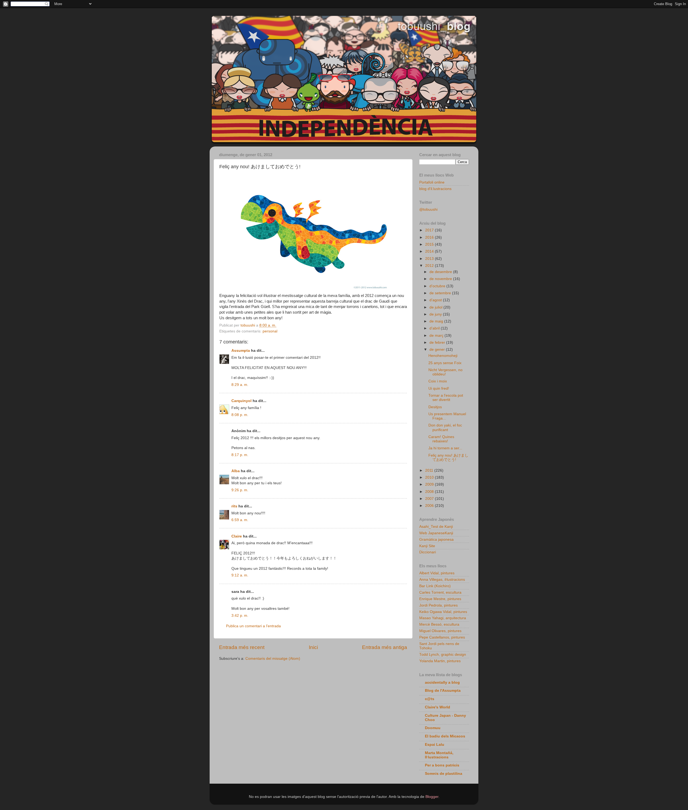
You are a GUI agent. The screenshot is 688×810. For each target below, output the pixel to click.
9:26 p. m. (239, 490)
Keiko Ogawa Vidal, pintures (443, 612)
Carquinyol (241, 401)
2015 (430, 244)
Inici (313, 647)
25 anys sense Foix (444, 363)
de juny (436, 314)
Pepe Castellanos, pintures (442, 637)
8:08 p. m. (239, 415)
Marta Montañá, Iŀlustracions (439, 755)
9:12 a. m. (239, 575)
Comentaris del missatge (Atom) (272, 659)
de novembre (441, 279)
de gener (437, 349)
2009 (430, 484)
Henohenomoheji (442, 356)
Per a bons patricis (442, 765)
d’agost (436, 300)
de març (437, 336)
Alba (235, 471)
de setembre (440, 293)
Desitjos (435, 407)
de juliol (436, 307)
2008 (430, 492)
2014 (430, 251)
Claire (236, 536)
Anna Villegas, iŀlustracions (442, 580)
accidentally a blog (442, 682)
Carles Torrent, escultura (440, 592)
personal (270, 331)
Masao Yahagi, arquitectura (442, 618)
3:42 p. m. (239, 616)
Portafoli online (432, 182)
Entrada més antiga (384, 647)
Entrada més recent (241, 647)
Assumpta (240, 351)
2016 (430, 237)
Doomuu (432, 728)
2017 (430, 230)
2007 (430, 499)
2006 (430, 506)
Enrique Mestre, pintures (440, 599)
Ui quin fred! (438, 388)
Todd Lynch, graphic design (442, 655)
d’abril (435, 328)
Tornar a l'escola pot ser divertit (445, 397)
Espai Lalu (434, 745)
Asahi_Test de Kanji (436, 527)
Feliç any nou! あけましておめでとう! (448, 457)
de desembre (441, 272)
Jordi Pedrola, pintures (438, 605)
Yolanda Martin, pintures (440, 661)
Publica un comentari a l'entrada (253, 626)
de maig (436, 321)
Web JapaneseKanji (436, 533)
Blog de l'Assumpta (443, 691)
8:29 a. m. (239, 385)
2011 (429, 470)
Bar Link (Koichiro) (435, 586)
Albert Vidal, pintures (436, 573)
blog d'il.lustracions (435, 189)
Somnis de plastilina (443, 774)
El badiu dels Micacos (445, 736)
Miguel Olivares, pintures (440, 631)
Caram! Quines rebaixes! (441, 439)
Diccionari (427, 552)
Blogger (431, 797)
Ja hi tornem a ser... (445, 448)
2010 (430, 477)
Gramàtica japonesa (436, 539)
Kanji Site (427, 546)
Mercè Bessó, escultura (439, 624)
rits (234, 506)
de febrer (437, 343)
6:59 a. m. (239, 520)
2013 (430, 259)
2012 (430, 266)
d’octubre (437, 286)
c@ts (429, 699)
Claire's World (437, 707)
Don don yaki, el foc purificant (445, 427)
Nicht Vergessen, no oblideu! (445, 372)
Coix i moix (437, 381)
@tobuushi (428, 209)
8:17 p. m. (239, 455)
